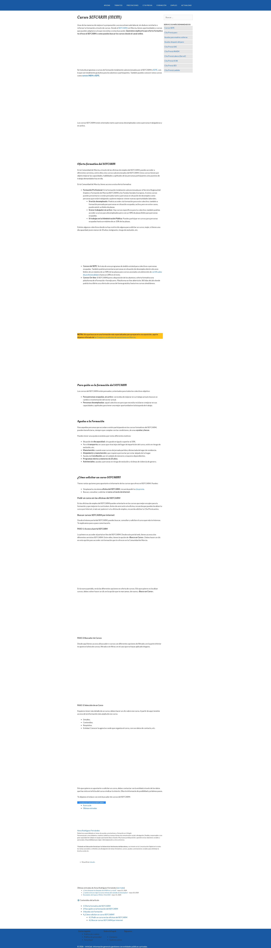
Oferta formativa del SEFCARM (97, 906)
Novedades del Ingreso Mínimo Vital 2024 (97, 895)
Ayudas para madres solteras (175, 37)
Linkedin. (92, 862)
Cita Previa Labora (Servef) (175, 56)
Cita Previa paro (170, 32)
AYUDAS (107, 5)
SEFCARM (123, 28)
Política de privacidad (93, 937)
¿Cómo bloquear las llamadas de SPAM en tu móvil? (99, 890)
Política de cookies (91, 934)
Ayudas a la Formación (92, 911)
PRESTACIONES (132, 5)
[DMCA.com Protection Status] (153, 946)
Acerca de (87, 805)
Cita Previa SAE (170, 47)
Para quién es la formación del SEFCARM (100, 909)
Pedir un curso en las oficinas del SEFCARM (108, 917)
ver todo (120, 888)
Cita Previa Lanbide (172, 70)
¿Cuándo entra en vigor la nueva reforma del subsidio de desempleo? (105, 893)
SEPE (155, 70)
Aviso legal (88, 940)
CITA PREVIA (147, 5)
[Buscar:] (178, 17)
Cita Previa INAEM (171, 51)
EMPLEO (174, 5)
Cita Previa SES (170, 65)
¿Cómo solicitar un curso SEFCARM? (98, 914)
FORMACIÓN (161, 5)
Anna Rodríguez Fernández (88, 830)
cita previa (140, 489)
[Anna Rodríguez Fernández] (90, 828)
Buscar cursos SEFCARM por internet (106, 920)
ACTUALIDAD (186, 5)
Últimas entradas (90, 808)
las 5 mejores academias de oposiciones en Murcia (115, 337)
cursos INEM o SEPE (90, 75)
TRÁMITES (118, 5)
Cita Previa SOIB (171, 61)
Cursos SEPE (169, 28)
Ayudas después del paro (174, 42)
